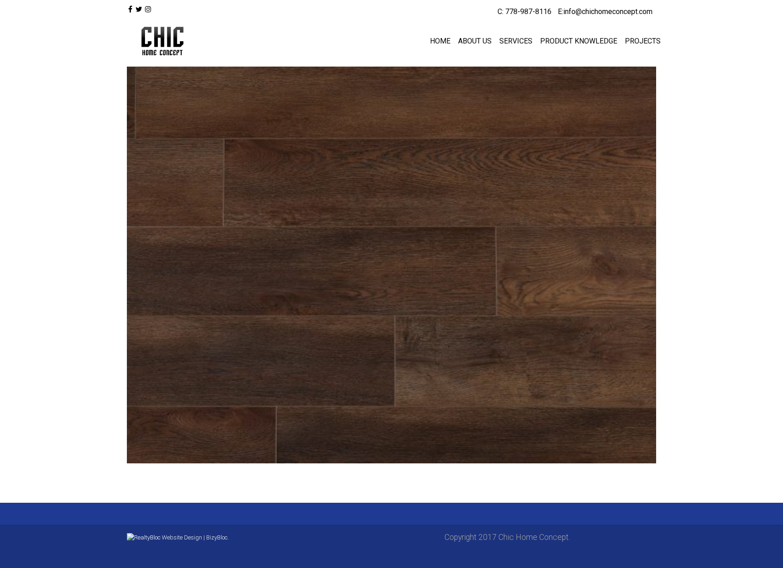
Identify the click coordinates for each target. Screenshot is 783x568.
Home (440, 41)
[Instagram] (148, 9)
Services (515, 41)
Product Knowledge (578, 41)
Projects (643, 41)
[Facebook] (130, 9)
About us (475, 41)
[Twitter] (138, 9)
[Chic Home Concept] (160, 41)
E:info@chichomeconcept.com (605, 11)
